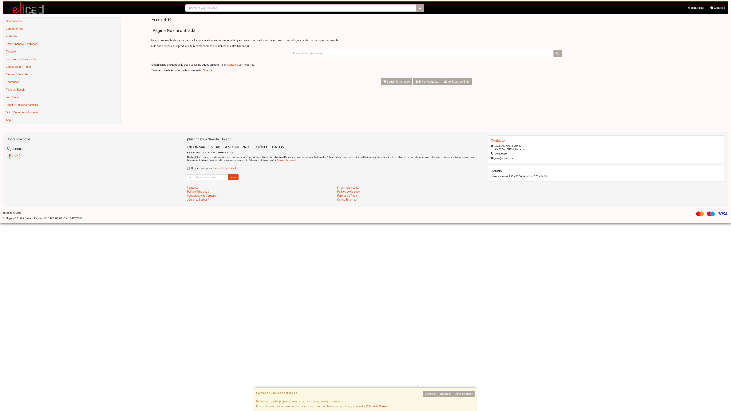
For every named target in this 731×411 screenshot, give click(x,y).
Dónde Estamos (346, 199)
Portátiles (12, 36)
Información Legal (348, 187)
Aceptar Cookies (464, 394)
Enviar (233, 177)
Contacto (719, 7)
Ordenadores (14, 21)
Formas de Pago (347, 195)
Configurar (430, 394)
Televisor (11, 51)
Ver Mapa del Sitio (458, 81)
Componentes (14, 28)
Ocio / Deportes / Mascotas (22, 112)
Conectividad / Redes (18, 66)
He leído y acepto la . (213, 168)
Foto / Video (13, 97)
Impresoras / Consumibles (22, 59)
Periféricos (12, 82)
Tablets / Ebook (15, 89)
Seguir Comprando (398, 81)
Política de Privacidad (286, 160)
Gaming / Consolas (17, 74)
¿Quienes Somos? (198, 199)
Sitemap (208, 70)
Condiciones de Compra (201, 195)
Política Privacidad (198, 191)
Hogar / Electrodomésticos (22, 104)
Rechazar (445, 394)
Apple (9, 120)
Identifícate (697, 7)
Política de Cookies (377, 406)
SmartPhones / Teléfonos (21, 43)
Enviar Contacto (428, 81)
